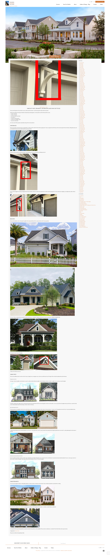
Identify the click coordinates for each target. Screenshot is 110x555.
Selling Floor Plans (82, 221)
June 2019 (81, 162)
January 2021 (82, 140)
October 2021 (82, 130)
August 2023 (82, 104)
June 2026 (81, 65)
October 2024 (82, 88)
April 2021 (81, 137)
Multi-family (82, 215)
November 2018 (82, 171)
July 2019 (81, 161)
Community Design (83, 202)
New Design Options (83, 216)
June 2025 (81, 79)
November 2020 (82, 143)
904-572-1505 (100, 1)
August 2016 (82, 190)
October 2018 (82, 172)
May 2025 (81, 80)
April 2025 (81, 81)
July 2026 (81, 63)
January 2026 (82, 70)
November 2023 (82, 101)
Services (58, 4)
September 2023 (82, 103)
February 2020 (82, 153)
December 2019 (82, 155)
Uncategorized (82, 224)
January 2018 (82, 182)
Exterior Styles (17, 530)
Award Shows (82, 199)
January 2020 (82, 154)
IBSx (80, 212)
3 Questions (81, 195)
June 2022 (81, 120)
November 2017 (82, 183)
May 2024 (81, 94)
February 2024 (82, 97)
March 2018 (82, 180)
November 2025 (82, 73)
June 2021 (81, 134)
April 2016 (81, 191)
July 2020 (81, 147)
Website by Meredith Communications (66, 550)
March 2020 (82, 152)
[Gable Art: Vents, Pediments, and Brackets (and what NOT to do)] (43, 82)
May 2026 (81, 66)
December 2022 (82, 113)
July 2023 (81, 105)
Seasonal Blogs (82, 220)
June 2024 (81, 93)
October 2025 (82, 74)
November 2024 (82, 87)
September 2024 (82, 89)
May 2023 (81, 108)
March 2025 (82, 82)
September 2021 (82, 131)
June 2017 (81, 187)
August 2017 (82, 186)
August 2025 (82, 76)
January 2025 (82, 84)
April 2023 (81, 109)
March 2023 (82, 110)
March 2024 (82, 96)
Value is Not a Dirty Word (84, 227)
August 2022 (82, 118)
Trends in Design (82, 223)
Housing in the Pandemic (83, 209)
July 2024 (81, 91)
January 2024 (82, 98)
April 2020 (81, 151)
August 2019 (82, 160)
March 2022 (82, 124)
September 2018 (82, 173)
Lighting (81, 214)
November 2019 (82, 157)
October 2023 (82, 102)
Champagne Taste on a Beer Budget (85, 201)
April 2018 (81, 179)
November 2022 (82, 115)
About (75, 4)
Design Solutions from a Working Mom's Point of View (88, 205)
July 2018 (81, 175)
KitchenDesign (82, 213)
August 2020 (82, 146)
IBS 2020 (81, 210)
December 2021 (82, 127)
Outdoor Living (82, 219)
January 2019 (82, 168)
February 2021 (82, 139)
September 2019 (82, 159)
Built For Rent (82, 200)
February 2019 (82, 167)
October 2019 (82, 158)
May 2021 (81, 136)
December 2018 (82, 169)
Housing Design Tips (83, 208)
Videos (101, 4)
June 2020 (81, 148)
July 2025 (81, 77)
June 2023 (81, 106)
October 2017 (82, 185)
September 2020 (82, 145)
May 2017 (81, 188)
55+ (80, 196)
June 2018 (81, 176)
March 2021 (82, 138)
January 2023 (82, 112)
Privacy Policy (38, 550)
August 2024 (82, 90)
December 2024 (82, 86)
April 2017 (81, 189)
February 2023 (82, 111)
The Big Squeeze (82, 222)
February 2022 (82, 125)
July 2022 (81, 119)
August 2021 (82, 132)
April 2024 (81, 95)
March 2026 (82, 68)
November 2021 (82, 129)
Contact (95, 4)
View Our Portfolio (67, 4)
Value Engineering (82, 226)
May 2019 (81, 164)
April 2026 (81, 67)
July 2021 (81, 133)
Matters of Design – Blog (85, 4)
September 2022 (82, 117)
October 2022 (82, 116)
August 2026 (82, 62)
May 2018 (81, 178)
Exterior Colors (82, 206)
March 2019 (82, 166)
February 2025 (82, 83)
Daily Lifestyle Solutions (83, 203)
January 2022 (82, 126)
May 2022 (81, 122)
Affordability (82, 198)
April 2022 (81, 123)
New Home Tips (82, 217)
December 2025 (82, 72)
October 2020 (82, 144)
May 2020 (81, 150)
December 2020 (82, 141)
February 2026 (82, 69)
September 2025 (82, 75)
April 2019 (81, 165)
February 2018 (82, 181)
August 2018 (82, 174)
